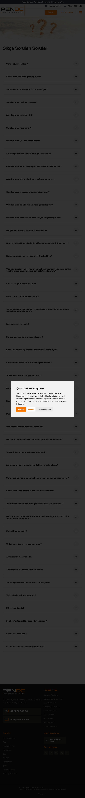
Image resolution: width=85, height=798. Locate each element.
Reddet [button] (31, 409)
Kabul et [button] (21, 409)
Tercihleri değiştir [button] (44, 409)
